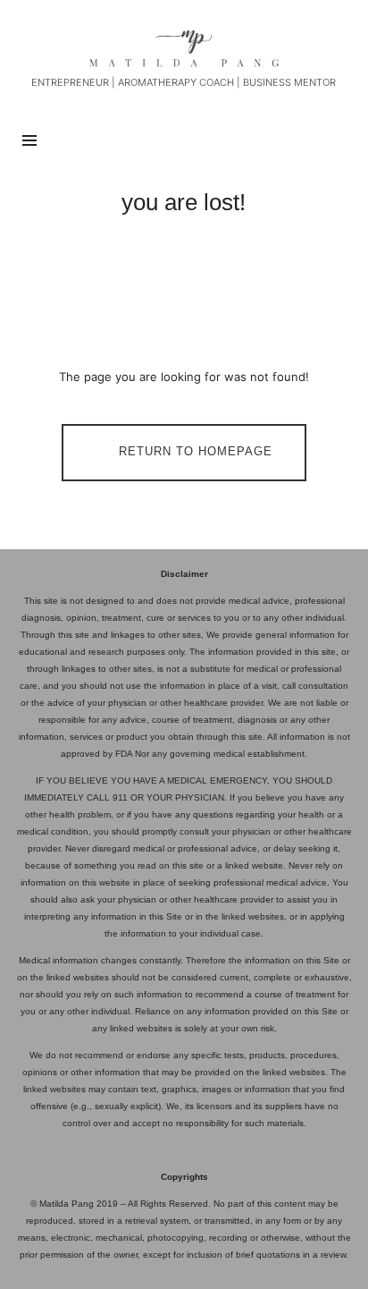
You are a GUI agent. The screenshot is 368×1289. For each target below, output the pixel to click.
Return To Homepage (195, 452)
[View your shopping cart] (330, 140)
